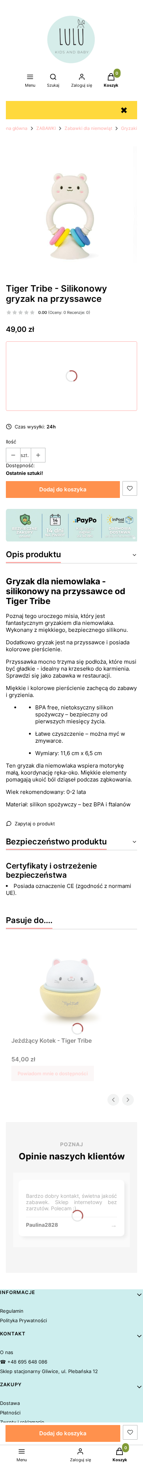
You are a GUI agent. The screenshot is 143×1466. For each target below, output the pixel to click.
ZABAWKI (46, 128)
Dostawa (10, 1403)
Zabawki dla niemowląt (88, 128)
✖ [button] (124, 110)
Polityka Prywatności (23, 1320)
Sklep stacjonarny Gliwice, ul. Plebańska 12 (49, 1371)
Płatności (10, 1413)
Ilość (11, 442)
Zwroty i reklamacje (22, 1422)
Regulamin (11, 1311)
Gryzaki (129, 128)
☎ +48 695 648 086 (23, 1362)
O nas (6, 1352)
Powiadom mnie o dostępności (53, 1073)
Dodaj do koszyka (63, 489)
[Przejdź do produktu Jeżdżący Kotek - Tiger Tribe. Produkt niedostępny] (71, 988)
